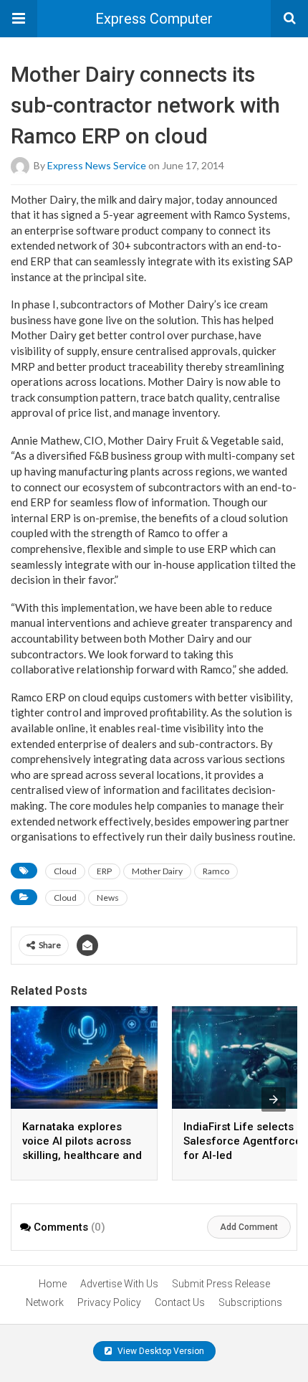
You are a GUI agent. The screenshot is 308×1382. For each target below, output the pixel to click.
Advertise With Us (119, 1283)
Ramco (216, 871)
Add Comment (249, 1227)
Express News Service (96, 164)
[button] (18, 18)
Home (53, 1283)
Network (45, 1302)
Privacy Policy (109, 1302)
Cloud (65, 871)
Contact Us (180, 1302)
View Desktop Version (159, 1351)
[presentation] (273, 1099)
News (108, 897)
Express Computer (154, 18)
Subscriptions (250, 1302)
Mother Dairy (157, 871)
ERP (104, 871)
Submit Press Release (221, 1283)
